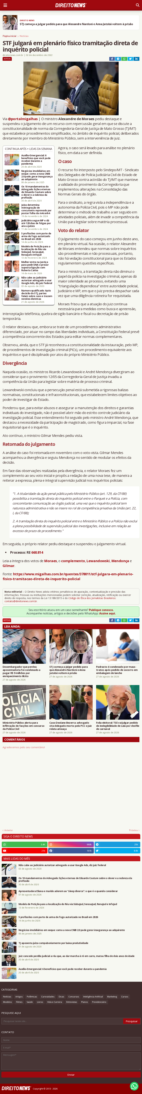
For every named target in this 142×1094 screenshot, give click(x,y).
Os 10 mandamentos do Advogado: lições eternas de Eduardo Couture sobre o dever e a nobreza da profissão (36, 192)
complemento (73, 561)
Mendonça (120, 561)
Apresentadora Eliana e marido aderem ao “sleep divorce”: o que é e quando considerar (68, 891)
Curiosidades (47, 996)
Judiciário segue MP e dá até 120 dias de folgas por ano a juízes (36, 223)
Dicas (61, 996)
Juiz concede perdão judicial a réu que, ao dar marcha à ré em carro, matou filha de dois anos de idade (77, 956)
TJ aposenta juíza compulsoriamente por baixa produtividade (53, 943)
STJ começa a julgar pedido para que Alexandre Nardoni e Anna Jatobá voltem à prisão (68, 669)
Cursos (124, 996)
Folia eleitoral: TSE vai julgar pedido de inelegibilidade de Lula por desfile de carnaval (117, 725)
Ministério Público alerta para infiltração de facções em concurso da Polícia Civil (23, 725)
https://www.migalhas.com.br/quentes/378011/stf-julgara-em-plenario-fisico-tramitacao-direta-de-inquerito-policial (68, 576)
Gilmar (8, 565)
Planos (84, 1002)
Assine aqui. (107, 613)
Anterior (8, 830)
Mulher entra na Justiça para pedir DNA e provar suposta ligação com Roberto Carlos (34, 266)
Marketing (112, 996)
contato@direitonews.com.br (21, 601)
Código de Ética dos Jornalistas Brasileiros (92, 598)
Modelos (7, 1002)
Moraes (50, 561)
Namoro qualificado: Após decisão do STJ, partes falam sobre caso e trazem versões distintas (36, 294)
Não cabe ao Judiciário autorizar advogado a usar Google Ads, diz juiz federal (36, 280)
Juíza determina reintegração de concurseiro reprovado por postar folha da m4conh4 (36, 209)
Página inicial (9, 35)
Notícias (24, 35)
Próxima (133, 830)
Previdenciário (99, 1002)
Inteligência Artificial (93, 996)
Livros (40, 1002)
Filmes (19, 1002)
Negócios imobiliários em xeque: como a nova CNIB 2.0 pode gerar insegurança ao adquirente (36, 175)
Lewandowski (98, 561)
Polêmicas (32, 996)
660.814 (37, 552)
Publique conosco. (101, 610)
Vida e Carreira (54, 1002)
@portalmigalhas (23, 118)
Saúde (30, 1002)
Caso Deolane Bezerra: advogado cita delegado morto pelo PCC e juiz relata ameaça (70, 725)
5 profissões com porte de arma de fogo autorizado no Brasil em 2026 (36, 236)
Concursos (73, 996)
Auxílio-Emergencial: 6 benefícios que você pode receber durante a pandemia (35, 159)
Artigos (19, 996)
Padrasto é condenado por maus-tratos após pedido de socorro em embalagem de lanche (117, 669)
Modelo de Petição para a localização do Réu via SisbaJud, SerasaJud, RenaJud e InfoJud (35, 250)
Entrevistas (71, 1002)
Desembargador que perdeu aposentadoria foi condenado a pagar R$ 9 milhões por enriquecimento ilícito (21, 671)
